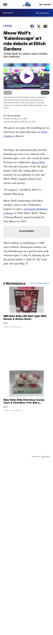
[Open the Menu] (5, 4)
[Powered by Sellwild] (45, 457)
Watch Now (44, 4)
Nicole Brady (13, 115)
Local (8, 25)
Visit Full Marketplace (39, 283)
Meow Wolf (38, 162)
